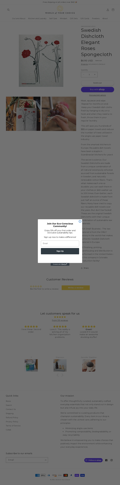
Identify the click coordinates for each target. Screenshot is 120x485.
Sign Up (60, 251)
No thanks (60, 258)
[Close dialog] (80, 221)
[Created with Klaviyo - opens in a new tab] (60, 264)
